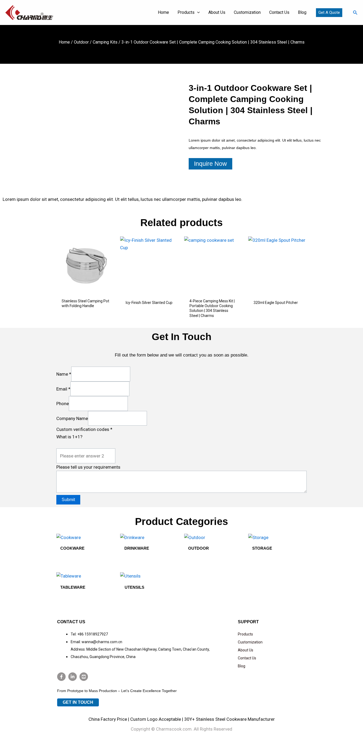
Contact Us (247, 658)
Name (63, 374)
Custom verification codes (84, 429)
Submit (68, 499)
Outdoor (81, 42)
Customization (250, 642)
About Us (245, 650)
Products (245, 634)
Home (64, 42)
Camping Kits (105, 42)
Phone (62, 403)
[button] (329, 12)
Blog (241, 666)
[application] (197, 12)
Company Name (72, 418)
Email (63, 388)
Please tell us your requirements (88, 467)
